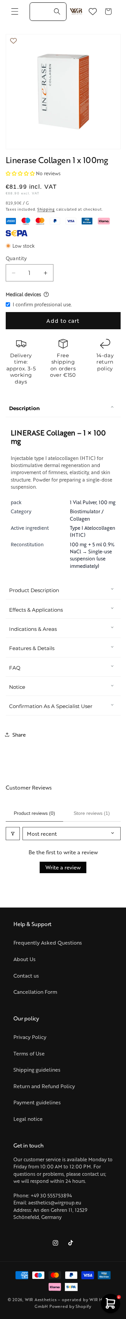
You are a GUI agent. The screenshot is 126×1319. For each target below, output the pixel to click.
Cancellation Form (35, 991)
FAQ (14, 668)
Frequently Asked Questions (47, 942)
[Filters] (13, 833)
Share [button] (19, 734)
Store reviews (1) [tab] (92, 813)
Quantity (16, 258)
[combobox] (48, 11)
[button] (15, 11)
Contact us (26, 975)
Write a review (63, 867)
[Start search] (57, 11)
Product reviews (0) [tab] (34, 813)
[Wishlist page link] (93, 11)
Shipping (46, 209)
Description (24, 408)
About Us (24, 958)
